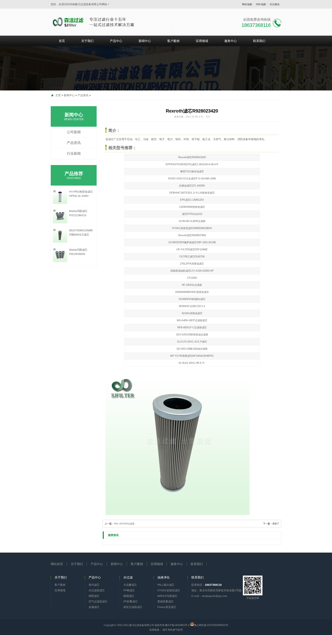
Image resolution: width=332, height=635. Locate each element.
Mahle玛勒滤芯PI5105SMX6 (78, 251)
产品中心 (116, 41)
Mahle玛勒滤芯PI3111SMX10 (78, 213)
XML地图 (261, 4)
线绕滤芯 (128, 595)
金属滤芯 (94, 607)
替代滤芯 (94, 584)
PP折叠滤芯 (130, 601)
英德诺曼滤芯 (165, 601)
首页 (62, 41)
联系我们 (259, 41)
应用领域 (202, 41)
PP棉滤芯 (129, 590)
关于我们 (87, 41)
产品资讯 (83, 95)
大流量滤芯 (130, 584)
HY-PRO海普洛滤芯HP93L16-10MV (81, 193)
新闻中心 (145, 41)
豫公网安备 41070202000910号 (211, 625)
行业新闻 (74, 153)
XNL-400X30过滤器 (124, 523)
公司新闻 (74, 132)
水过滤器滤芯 (97, 590)
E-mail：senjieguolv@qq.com (209, 595)
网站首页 (57, 564)
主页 (58, 95)
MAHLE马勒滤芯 (167, 595)
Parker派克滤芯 (166, 607)
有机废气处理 (175, 629)
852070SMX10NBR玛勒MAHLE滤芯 (81, 232)
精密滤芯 (94, 595)
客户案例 (173, 41)
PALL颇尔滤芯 (165, 584)
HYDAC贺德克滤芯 (168, 590)
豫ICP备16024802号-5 (177, 625)
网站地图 (247, 4)
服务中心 (230, 41)
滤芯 (111, 139)
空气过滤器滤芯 (98, 601)
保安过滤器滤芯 (132, 607)
